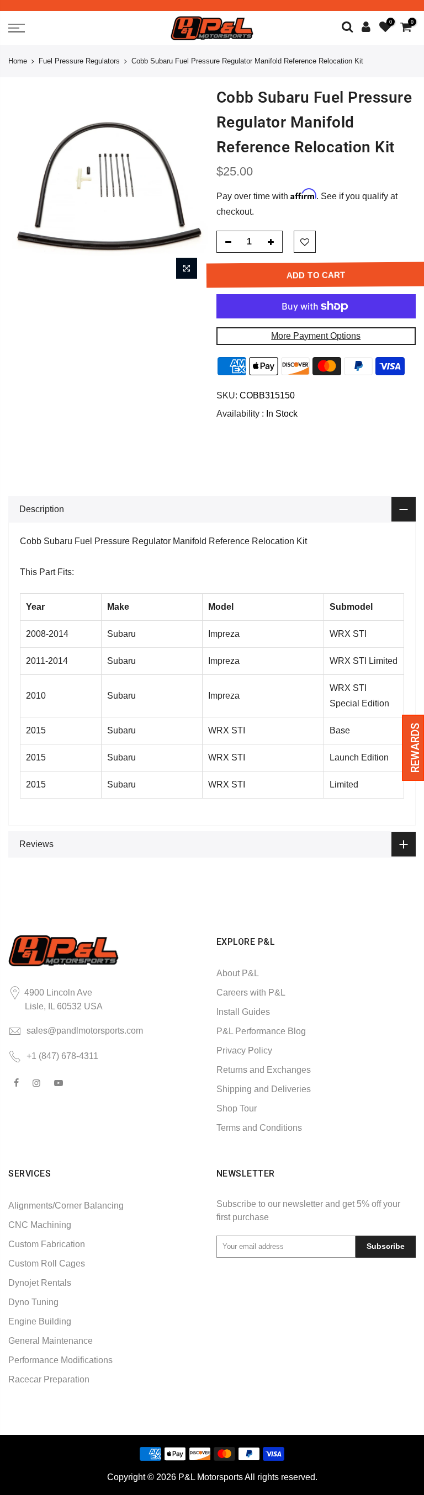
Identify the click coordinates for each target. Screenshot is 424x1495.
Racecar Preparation (48, 1379)
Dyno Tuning (33, 1302)
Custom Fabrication (46, 1244)
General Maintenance (50, 1340)
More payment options (316, 336)
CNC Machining (39, 1225)
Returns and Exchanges (263, 1069)
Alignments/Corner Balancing (66, 1205)
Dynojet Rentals (39, 1282)
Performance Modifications (60, 1360)
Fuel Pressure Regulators (79, 61)
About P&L (237, 973)
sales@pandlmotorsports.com (84, 1030)
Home (17, 61)
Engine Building (39, 1321)
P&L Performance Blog (261, 1031)
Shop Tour (236, 1108)
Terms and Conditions (259, 1127)
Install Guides (243, 1012)
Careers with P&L (250, 992)
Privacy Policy (244, 1050)
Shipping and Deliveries (263, 1089)
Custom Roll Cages (46, 1263)
